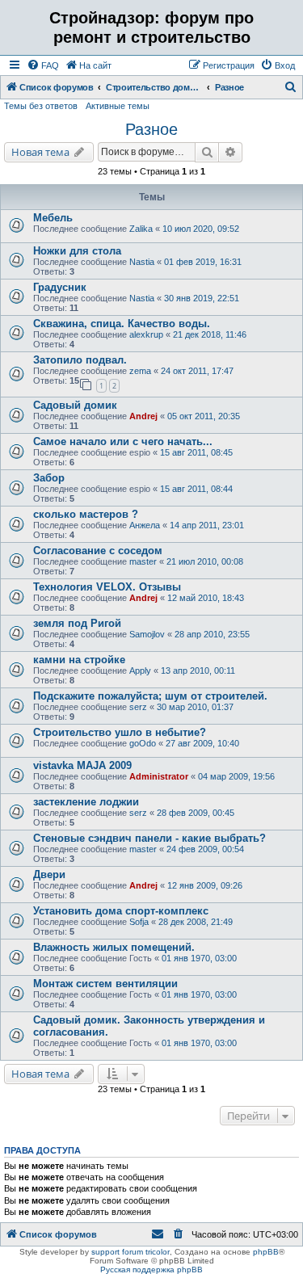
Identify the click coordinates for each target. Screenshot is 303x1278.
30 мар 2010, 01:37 (195, 707)
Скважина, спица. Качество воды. (121, 323)
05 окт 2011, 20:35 (203, 416)
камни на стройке (79, 660)
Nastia (141, 262)
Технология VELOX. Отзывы (107, 587)
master (143, 561)
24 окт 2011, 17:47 (197, 371)
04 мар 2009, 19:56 (236, 776)
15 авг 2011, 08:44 (196, 489)
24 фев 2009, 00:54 (205, 849)
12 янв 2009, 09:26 (204, 885)
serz (138, 707)
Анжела (144, 525)
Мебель (53, 218)
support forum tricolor (130, 1251)
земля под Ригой (77, 623)
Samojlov (147, 634)
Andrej (143, 416)
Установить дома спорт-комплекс (120, 911)
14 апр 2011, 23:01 (207, 525)
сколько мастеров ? (85, 514)
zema (140, 371)
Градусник (59, 287)
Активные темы (117, 106)
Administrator (158, 776)
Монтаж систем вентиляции (105, 983)
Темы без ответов (41, 106)
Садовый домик (75, 405)
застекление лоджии (86, 802)
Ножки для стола (77, 251)
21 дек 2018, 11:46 (209, 334)
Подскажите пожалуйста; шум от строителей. (150, 696)
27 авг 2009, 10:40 (202, 743)
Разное (151, 129)
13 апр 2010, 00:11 (198, 670)
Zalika (141, 228)
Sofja (139, 922)
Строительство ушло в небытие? (119, 732)
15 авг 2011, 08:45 (196, 452)
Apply (140, 670)
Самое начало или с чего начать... (123, 441)
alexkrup (146, 334)
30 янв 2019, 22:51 (201, 298)
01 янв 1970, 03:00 (199, 958)
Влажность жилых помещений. (114, 947)
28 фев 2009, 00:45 (195, 813)
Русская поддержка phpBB (151, 1269)
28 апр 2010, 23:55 (212, 634)
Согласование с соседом (97, 550)
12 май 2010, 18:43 (205, 598)
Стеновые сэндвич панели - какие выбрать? (149, 838)
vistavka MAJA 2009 (82, 765)
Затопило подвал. (80, 360)
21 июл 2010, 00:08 (204, 561)
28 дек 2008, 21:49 (195, 922)
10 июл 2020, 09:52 (200, 228)
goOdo (142, 743)
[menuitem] (43, 65)
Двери (49, 874)
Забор (49, 478)
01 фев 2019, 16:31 (203, 262)
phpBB (266, 1251)
